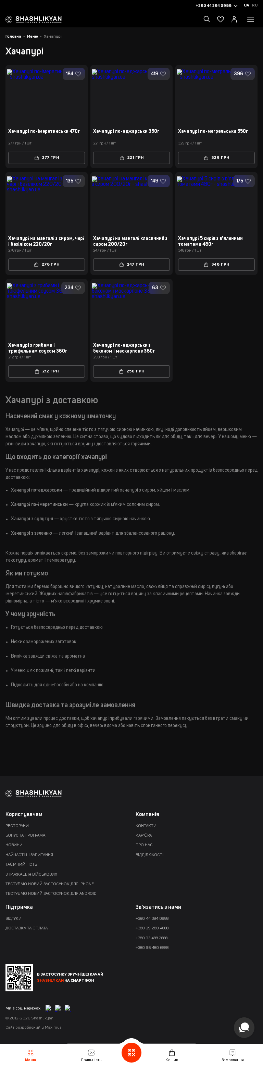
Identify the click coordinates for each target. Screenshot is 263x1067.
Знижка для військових (31, 875)
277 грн (50, 158)
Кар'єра (144, 836)
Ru (255, 5)
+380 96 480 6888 (152, 948)
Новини (14, 845)
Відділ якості (149, 855)
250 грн (136, 371)
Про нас (144, 845)
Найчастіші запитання (29, 855)
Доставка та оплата (26, 928)
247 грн (136, 265)
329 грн (221, 158)
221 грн (135, 158)
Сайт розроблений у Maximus (33, 1028)
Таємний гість (21, 865)
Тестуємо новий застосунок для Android (51, 894)
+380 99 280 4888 (152, 928)
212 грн (50, 371)
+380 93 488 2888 (151, 938)
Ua (246, 5)
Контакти (146, 826)
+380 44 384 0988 (152, 919)
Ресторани (17, 826)
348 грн (221, 265)
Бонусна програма (25, 836)
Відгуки (13, 919)
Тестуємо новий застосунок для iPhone (49, 884)
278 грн (51, 265)
